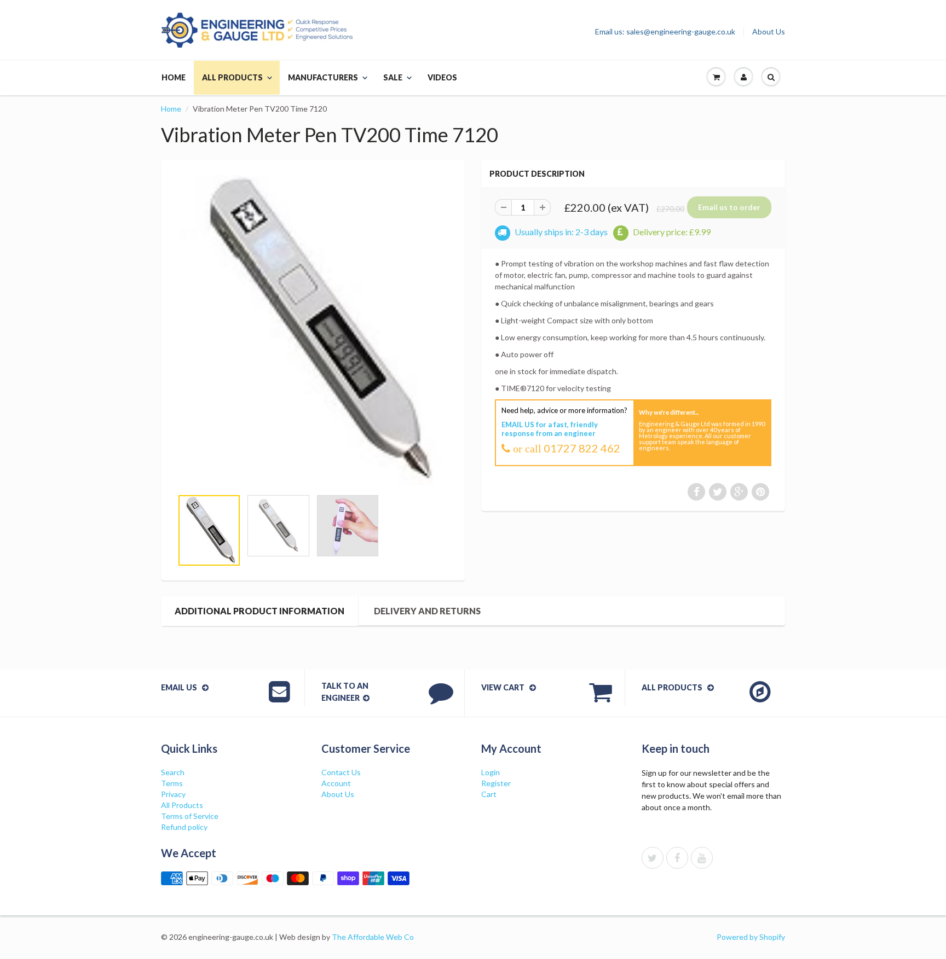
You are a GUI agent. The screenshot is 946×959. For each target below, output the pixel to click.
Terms (172, 783)
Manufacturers (323, 77)
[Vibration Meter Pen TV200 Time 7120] (313, 330)
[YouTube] (702, 858)
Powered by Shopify (751, 936)
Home (173, 77)
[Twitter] (653, 858)
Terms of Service (189, 816)
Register (496, 783)
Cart (489, 794)
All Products (232, 77)
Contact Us (341, 772)
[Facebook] (677, 858)
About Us (768, 31)
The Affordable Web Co (373, 936)
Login (490, 772)
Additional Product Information (259, 611)
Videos (442, 77)
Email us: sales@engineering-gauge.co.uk (665, 31)
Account (336, 783)
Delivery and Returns (427, 611)
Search (172, 772)
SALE (392, 77)
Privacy (173, 794)
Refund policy (184, 827)
